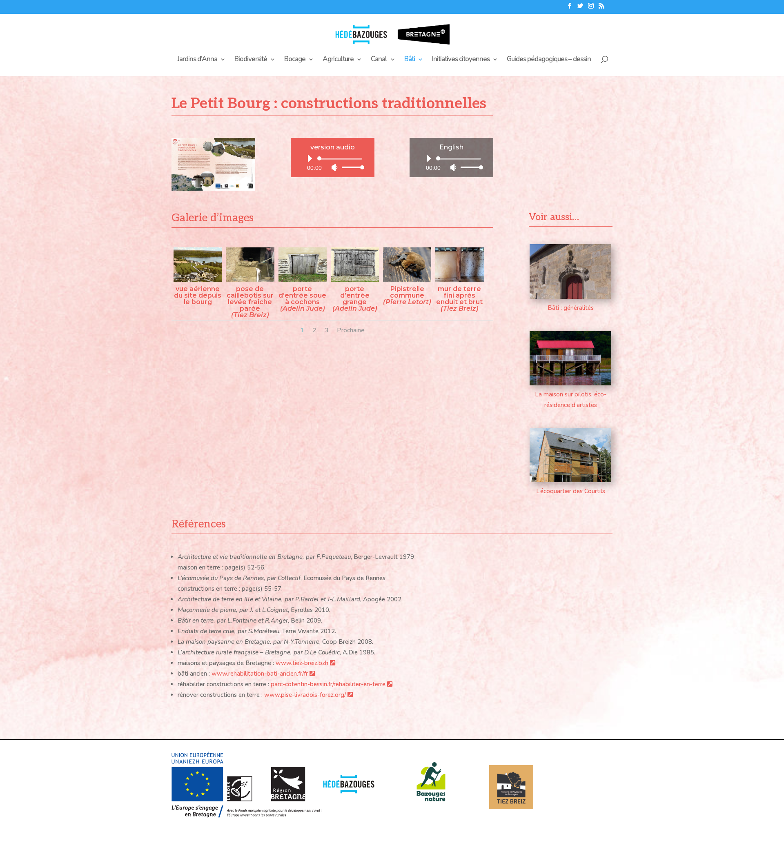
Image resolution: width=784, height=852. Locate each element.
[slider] (350, 167)
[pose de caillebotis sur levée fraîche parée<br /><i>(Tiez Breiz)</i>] (250, 280)
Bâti (409, 60)
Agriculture (338, 60)
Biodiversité (250, 60)
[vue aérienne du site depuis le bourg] (198, 280)
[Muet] (334, 167)
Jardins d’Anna (197, 60)
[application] (332, 163)
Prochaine (351, 330)
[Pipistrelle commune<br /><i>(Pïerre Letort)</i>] (407, 280)
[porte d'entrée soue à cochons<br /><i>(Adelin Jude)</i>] (302, 280)
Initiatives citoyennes (461, 60)
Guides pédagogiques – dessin (549, 60)
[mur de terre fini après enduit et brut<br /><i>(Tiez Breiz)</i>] (459, 280)
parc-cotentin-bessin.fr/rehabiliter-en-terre (329, 684)
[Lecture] (309, 158)
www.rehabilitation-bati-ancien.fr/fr (261, 674)
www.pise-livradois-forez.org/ (305, 695)
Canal (379, 60)
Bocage (294, 60)
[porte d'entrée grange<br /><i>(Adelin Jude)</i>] (355, 280)
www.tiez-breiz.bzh (303, 663)
